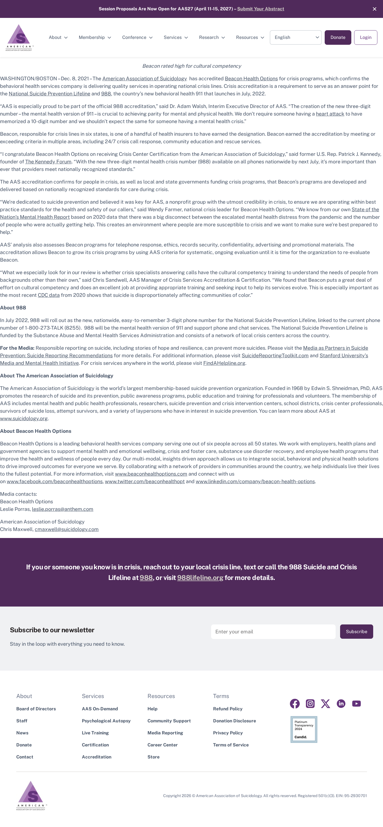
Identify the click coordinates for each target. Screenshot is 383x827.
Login (366, 37)
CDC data (49, 295)
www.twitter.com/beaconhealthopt (145, 481)
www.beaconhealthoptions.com (151, 474)
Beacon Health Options (251, 78)
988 (106, 94)
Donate (338, 37)
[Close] (371, 9)
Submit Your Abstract (260, 8)
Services (173, 37)
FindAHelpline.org (224, 363)
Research (209, 37)
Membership (92, 37)
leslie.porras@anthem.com (62, 509)
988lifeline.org (200, 577)
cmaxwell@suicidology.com (67, 529)
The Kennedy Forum (48, 162)
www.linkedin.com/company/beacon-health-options (255, 481)
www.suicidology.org (24, 418)
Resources (247, 37)
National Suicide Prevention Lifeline (49, 94)
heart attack (330, 114)
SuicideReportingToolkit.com (275, 355)
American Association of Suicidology (144, 78)
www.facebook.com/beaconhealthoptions (55, 481)
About (55, 37)
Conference (134, 37)
